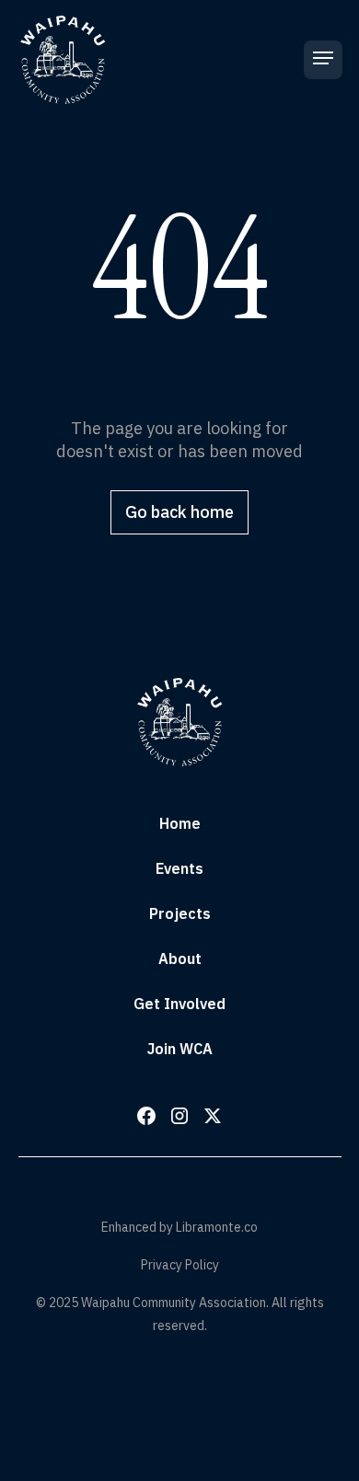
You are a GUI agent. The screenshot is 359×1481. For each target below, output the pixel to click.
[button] (323, 59)
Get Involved (179, 1003)
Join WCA (180, 1048)
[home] (63, 60)
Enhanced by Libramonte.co (179, 1227)
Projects (180, 913)
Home (180, 823)
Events (179, 868)
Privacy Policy (180, 1265)
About (180, 958)
